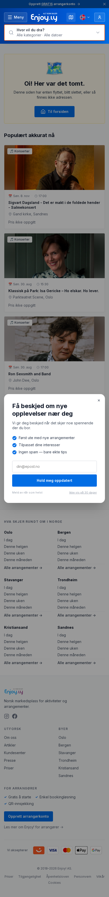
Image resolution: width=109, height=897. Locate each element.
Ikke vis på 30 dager (83, 492)
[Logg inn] (99, 17)
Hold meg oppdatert (54, 480)
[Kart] (71, 17)
